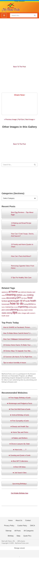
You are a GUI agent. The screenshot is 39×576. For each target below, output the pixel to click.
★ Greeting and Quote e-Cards (19, 455)
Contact (28, 520)
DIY (19, 297)
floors (25, 298)
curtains (4, 298)
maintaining (9, 307)
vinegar (24, 313)
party (35, 307)
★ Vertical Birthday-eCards (19, 415)
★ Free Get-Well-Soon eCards (19, 409)
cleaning (10, 294)
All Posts (17, 531)
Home (10, 520)
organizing (23, 307)
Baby (18, 536)
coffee (24, 295)
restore (30, 310)
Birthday (11, 536)
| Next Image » (29, 119)
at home (13, 291)
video (19, 313)
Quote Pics (27, 536)
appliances (5, 292)
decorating (11, 298)
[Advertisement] (19, 41)
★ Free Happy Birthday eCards (19, 398)
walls (28, 313)
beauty (29, 292)
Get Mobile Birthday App (19, 493)
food (30, 297)
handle (27, 301)
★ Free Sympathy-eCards (19, 421)
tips (15, 312)
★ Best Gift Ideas (19, 467)
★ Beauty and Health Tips (19, 426)
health (33, 301)
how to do (16, 303)
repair (26, 310)
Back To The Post (19, 67)
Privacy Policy (9, 525)
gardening (12, 301)
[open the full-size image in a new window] (19, 80)
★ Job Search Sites (20, 473)
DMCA (32, 525)
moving (15, 307)
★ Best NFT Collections (19, 461)
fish (22, 298)
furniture (4, 301)
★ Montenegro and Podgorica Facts (19, 403)
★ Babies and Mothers (19, 438)
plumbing (21, 310)
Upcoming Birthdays (19, 484)
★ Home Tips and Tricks (19, 432)
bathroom (24, 292)
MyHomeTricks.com (22, 543)
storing (9, 313)
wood (7, 316)
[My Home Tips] (11, 7)
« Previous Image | (11, 119)
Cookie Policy (22, 525)
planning (14, 309)
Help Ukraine (19, 1)
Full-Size (21, 119)
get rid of (20, 301)
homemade (5, 304)
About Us (19, 520)
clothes (19, 295)
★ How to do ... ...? (19, 449)
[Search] (34, 15)
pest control (6, 310)
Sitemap (8, 531)
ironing (26, 304)
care (33, 292)
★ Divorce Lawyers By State (19, 444)
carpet (3, 295)
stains (4, 313)
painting (30, 307)
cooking (30, 295)
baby (19, 292)
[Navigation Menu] (4, 15)
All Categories (29, 531)
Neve (10, 541)
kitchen (31, 304)
